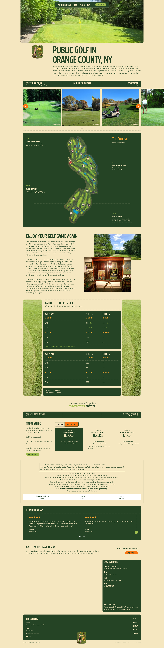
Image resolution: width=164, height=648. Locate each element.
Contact (135, 626)
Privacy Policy (117, 643)
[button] (90, 5)
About (75, 5)
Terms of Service (127, 643)
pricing (82, 5)
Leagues (135, 633)
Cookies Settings (137, 643)
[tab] (60, 424)
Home (134, 619)
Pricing (135, 630)
